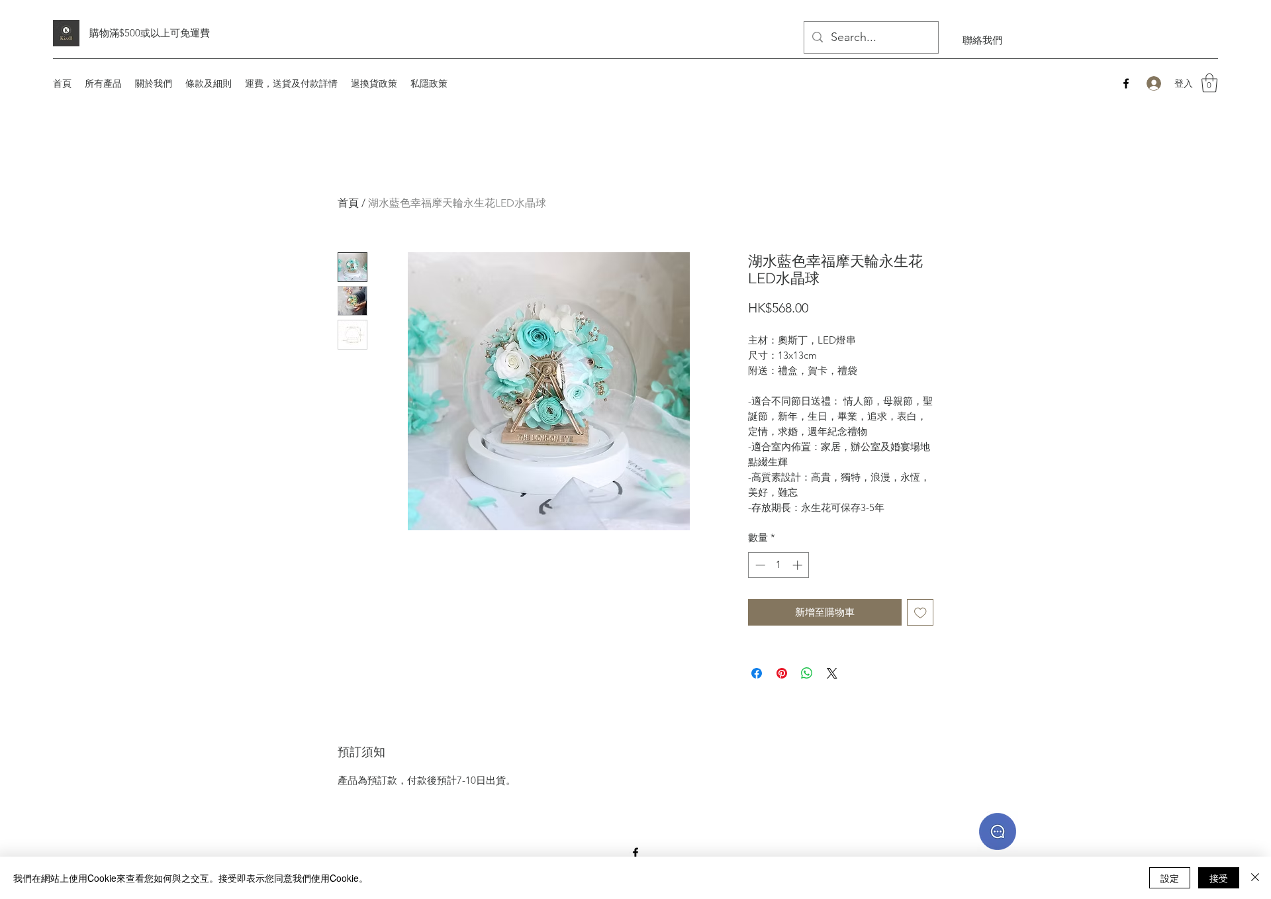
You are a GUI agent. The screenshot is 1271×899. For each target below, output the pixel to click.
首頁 (348, 203)
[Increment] (799, 565)
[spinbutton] (779, 565)
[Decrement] (759, 565)
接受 (1218, 877)
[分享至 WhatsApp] (807, 673)
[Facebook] (1126, 83)
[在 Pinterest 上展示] (782, 673)
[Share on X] (832, 673)
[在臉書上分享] (757, 673)
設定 (1169, 877)
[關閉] (1255, 877)
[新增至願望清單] (920, 612)
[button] (1209, 83)
